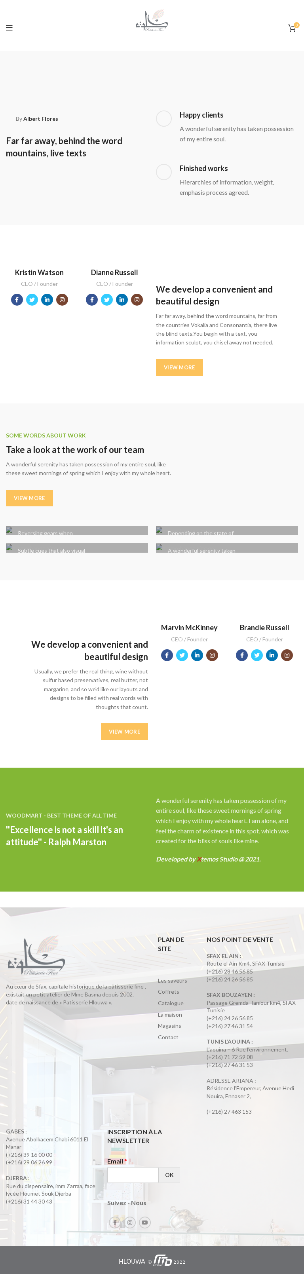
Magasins (169, 1025)
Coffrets (168, 991)
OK (169, 1174)
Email (117, 1161)
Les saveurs (172, 980)
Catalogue (171, 1003)
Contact (168, 1037)
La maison (170, 1014)
